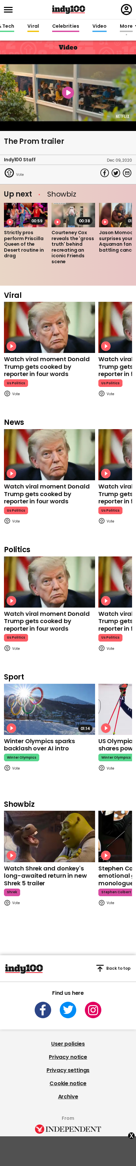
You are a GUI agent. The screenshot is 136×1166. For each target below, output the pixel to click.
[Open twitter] (68, 1010)
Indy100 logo (68, 9)
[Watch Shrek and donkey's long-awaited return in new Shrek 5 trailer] (49, 836)
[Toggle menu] (10, 9)
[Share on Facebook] (104, 173)
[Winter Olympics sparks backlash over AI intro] (49, 709)
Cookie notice (68, 1083)
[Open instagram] (93, 1010)
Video (99, 26)
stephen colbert (116, 892)
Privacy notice (68, 1057)
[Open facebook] (43, 1010)
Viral (33, 26)
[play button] (68, 92)
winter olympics (21, 757)
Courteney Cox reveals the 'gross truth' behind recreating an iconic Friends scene (72, 247)
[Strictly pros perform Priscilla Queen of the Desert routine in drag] (26, 215)
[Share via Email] (127, 173)
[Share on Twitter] (116, 173)
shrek (12, 892)
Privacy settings (68, 1070)
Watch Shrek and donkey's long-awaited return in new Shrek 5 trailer (45, 875)
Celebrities (65, 26)
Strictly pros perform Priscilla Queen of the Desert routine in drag (24, 244)
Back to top (118, 968)
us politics (16, 383)
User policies (68, 1044)
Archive (68, 1096)
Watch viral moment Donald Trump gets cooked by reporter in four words (47, 366)
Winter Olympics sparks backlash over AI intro (39, 745)
